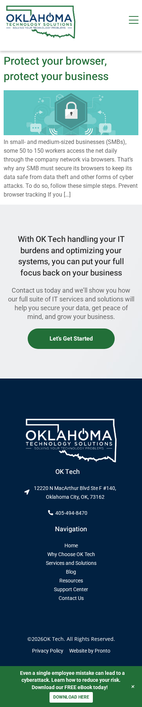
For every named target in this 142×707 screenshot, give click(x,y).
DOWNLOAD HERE (71, 697)
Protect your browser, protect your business (56, 69)
